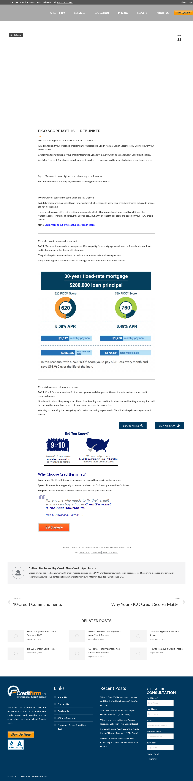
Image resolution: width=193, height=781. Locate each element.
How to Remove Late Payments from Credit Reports (104, 633)
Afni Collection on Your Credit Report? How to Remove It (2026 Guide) (118, 712)
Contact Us (63, 704)
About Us (62, 697)
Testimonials (64, 711)
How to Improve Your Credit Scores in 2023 (42, 633)
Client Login (187, 2)
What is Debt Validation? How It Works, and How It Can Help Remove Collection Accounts (119, 701)
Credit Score (15, 35)
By (100, 547)
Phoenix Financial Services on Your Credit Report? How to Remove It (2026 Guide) (119, 731)
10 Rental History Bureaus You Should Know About (104, 650)
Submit (153, 758)
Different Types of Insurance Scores (164, 633)
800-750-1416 (65, 2)
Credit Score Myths (110, 552)
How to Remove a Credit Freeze (166, 648)
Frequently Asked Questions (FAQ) (71, 727)
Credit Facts (84, 552)
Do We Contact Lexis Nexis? (42, 648)
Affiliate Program (66, 718)
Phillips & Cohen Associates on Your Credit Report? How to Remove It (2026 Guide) (119, 742)
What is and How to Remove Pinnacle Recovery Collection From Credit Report (119, 722)
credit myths (96, 552)
